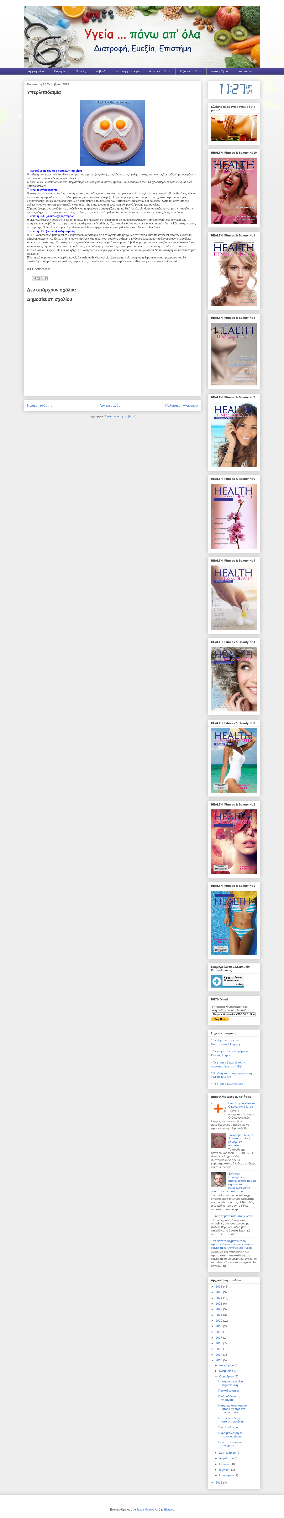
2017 (219, 1337)
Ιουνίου (224, 1469)
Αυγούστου (227, 1458)
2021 (219, 1315)
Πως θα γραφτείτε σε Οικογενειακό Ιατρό (241, 1104)
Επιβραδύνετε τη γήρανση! (229, 1398)
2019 (219, 1326)
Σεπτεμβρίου (228, 1452)
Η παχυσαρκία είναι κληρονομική (230, 1383)
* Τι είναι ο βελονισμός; (227, 1084)
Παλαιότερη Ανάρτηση (181, 405)
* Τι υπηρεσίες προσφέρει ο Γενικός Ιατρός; (229, 1053)
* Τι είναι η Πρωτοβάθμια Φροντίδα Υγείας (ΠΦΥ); (228, 1064)
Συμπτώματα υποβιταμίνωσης (233, 1216)
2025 (219, 1292)
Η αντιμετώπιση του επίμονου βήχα (231, 1434)
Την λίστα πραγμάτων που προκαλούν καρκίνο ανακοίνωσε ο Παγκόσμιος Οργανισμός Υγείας (233, 1244)
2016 (219, 1343)
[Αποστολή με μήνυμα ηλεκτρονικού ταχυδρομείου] (34, 278)
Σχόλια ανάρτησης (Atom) (120, 416)
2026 (219, 1286)
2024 (219, 1298)
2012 (219, 1482)
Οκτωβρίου (227, 1376)
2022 (219, 1309)
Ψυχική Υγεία (219, 71)
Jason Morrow (145, 1509)
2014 (219, 1354)
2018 (219, 1331)
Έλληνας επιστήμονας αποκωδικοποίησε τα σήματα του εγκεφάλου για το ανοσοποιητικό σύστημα (233, 1182)
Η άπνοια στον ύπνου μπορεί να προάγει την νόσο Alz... (232, 1409)
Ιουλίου (224, 1464)
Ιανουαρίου (227, 1475)
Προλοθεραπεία (228, 1390)
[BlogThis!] (38, 278)
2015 (219, 1348)
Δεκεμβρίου (227, 1365)
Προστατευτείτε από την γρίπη (231, 1443)
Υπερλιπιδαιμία (228, 1427)
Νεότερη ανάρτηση (40, 405)
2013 (219, 1360)
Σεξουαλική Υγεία (191, 71)
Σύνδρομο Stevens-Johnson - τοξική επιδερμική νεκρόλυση (241, 1140)
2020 (219, 1320)
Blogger (168, 1509)
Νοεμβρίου (226, 1370)
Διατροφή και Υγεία (128, 71)
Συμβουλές (101, 71)
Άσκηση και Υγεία (160, 71)
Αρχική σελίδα (37, 71)
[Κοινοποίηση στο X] (42, 278)
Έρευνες (81, 71)
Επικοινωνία (244, 71)
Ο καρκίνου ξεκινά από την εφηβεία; (231, 1419)
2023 (219, 1303)
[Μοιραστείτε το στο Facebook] (46, 278)
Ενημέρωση (61, 71)
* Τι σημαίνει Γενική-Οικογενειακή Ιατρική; (226, 1042)
